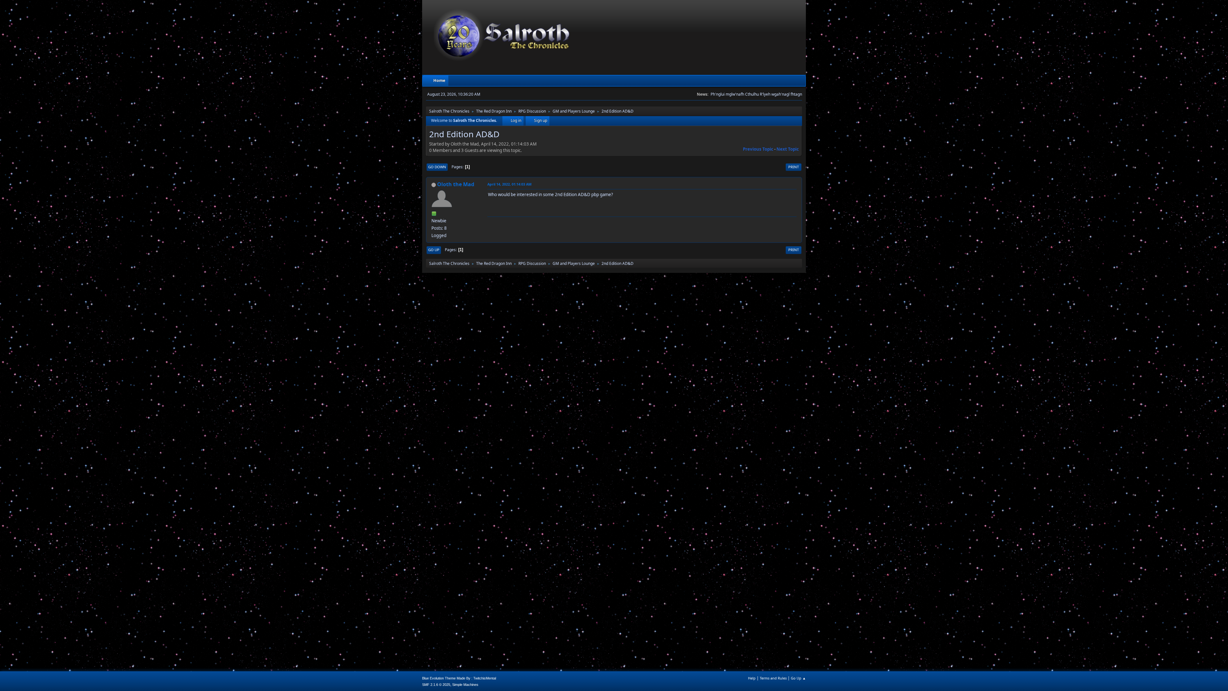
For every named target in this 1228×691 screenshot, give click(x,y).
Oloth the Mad (455, 184)
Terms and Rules (773, 678)
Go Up (433, 249)
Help (752, 678)
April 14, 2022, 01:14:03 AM (509, 184)
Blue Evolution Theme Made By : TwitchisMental (459, 678)
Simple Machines (465, 685)
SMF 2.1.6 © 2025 (436, 685)
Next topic (787, 149)
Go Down (437, 166)
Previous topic (758, 149)
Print (793, 166)
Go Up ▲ (798, 678)
